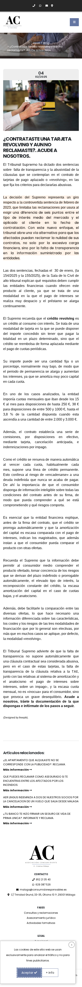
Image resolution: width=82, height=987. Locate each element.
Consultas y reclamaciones (41, 913)
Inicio (36, 43)
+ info (50, 973)
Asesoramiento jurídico (41, 918)
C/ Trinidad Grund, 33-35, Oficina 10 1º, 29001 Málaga (42, 894)
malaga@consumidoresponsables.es (42, 889)
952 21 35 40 (42, 879)
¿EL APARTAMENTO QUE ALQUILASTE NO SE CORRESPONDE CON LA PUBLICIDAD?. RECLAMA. (34, 765)
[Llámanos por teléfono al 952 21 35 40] (32, 5)
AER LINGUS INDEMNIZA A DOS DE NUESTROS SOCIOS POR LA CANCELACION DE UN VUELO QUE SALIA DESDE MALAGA (41, 802)
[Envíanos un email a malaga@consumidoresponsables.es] (45, 5)
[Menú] (74, 22)
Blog (46, 43)
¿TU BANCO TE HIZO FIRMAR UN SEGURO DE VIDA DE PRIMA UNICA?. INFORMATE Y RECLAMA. (37, 818)
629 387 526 (43, 884)
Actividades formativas (41, 923)
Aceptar (27, 973)
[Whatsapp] (38, 5)
